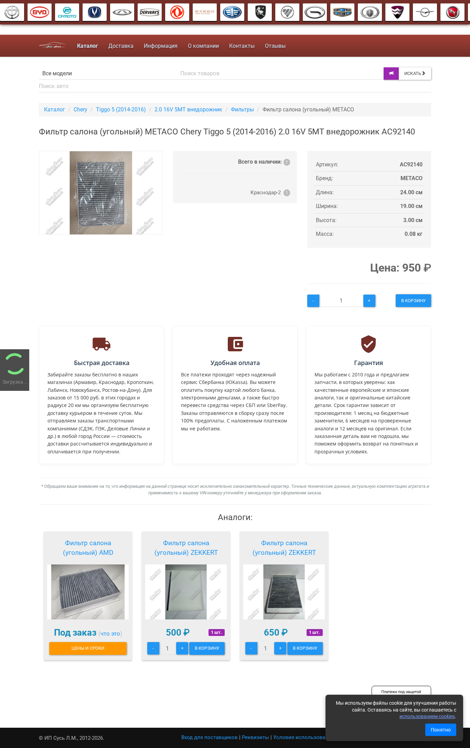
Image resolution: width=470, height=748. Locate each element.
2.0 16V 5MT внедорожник (188, 109)
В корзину (413, 300)
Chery (80, 109)
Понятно (441, 730)
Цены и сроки (88, 648)
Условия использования (303, 737)
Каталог (54, 109)
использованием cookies (427, 716)
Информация (161, 46)
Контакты (242, 46)
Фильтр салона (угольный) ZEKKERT (186, 548)
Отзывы (275, 46)
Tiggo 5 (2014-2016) (121, 109)
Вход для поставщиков (209, 737)
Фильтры (242, 109)
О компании (203, 46)
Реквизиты (255, 737)
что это (110, 633)
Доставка (120, 46)
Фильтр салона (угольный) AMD (88, 548)
